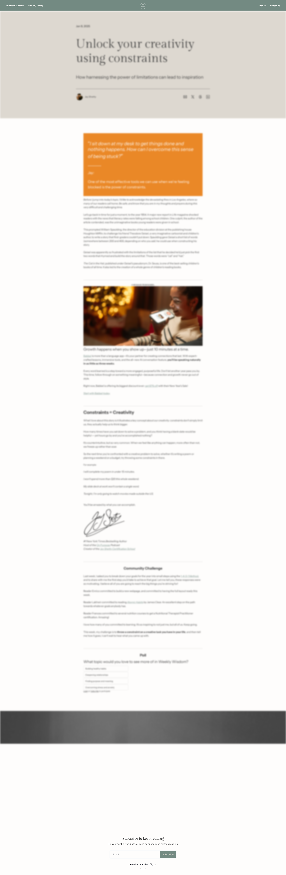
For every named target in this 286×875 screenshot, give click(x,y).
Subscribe (168, 854)
